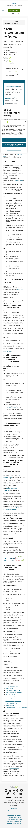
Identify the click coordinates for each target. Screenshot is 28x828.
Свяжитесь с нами (12, 319)
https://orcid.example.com (12, 407)
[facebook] (14, 791)
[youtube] (21, 791)
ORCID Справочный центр (14, 817)
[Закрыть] (25, 121)
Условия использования (14, 813)
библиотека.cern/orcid (11, 703)
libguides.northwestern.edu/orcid (14, 692)
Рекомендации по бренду (14, 821)
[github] (14, 794)
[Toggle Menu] (3, 10)
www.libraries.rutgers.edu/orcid (13, 701)
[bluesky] (10, 791)
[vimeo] (7, 794)
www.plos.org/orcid (10, 696)
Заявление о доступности (14, 815)
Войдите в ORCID (14, 10)
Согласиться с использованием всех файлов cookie (14, 145)
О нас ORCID (14, 808)
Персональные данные (14, 811)
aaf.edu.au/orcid (10, 705)
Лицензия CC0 (16, 799)
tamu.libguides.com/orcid (12, 686)
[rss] (20, 794)
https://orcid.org (19, 180)
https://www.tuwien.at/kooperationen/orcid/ (17, 707)
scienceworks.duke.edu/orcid (13, 690)
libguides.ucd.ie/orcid (11, 688)
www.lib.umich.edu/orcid (12, 699)
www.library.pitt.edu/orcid (12, 694)
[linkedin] (6, 791)
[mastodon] (17, 791)
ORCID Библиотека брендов (12, 86)
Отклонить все (14, 140)
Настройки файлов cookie (14, 823)
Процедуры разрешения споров (14, 819)
